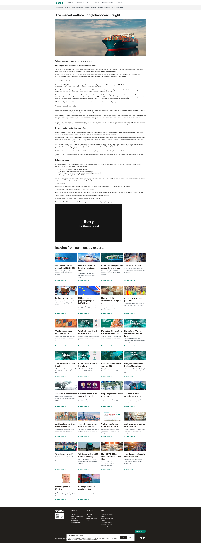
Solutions (70, 2)
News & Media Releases (107, 514)
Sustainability (104, 526)
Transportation (74, 514)
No (130, 537)
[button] (73, 511)
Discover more (59, 280)
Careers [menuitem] (97, 2)
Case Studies (74, 520)
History (103, 520)
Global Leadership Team (107, 518)
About (88, 2)
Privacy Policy (71, 539)
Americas (88, 516)
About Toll (104, 510)
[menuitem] (71, 2)
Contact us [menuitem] (119, 2)
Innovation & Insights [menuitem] (107, 2)
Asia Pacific (89, 514)
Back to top (139, 531)
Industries (73, 518)
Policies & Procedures (106, 522)
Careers (103, 516)
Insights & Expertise (76, 522)
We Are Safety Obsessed (107, 528)
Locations (79, 2)
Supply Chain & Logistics (77, 516)
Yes (123, 537)
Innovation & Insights (106, 524)
